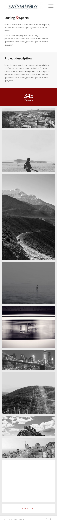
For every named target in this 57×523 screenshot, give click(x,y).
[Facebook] (46, 519)
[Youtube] (50, 519)
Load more (28, 508)
